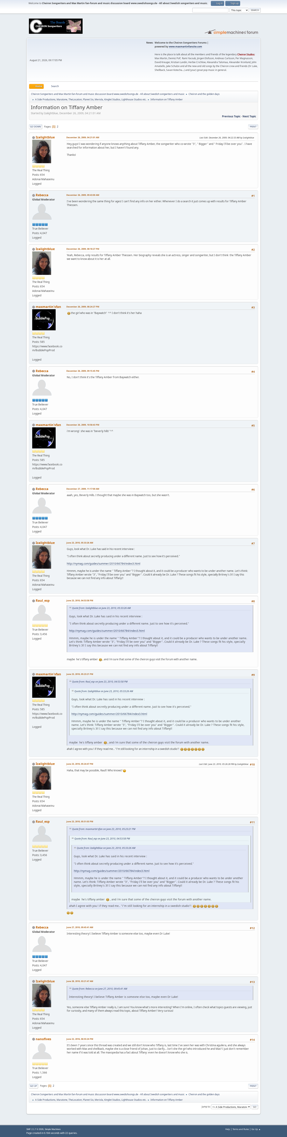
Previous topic (231, 116)
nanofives (43, 1039)
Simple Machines (53, 1129)
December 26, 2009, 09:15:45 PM (82, 370)
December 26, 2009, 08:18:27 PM (82, 248)
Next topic (249, 116)
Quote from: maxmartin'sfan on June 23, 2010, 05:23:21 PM (103, 829)
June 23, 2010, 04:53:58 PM (79, 600)
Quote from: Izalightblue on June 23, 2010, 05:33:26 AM (101, 608)
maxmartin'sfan (48, 307)
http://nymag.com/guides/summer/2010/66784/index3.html (103, 563)
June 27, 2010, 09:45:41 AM (79, 927)
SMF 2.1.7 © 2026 (35, 1129)
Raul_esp (43, 600)
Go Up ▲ (256, 1129)
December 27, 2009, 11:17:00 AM (82, 488)
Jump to (206, 1106)
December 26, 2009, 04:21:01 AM (82, 137)
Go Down (35, 126)
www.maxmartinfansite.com (185, 46)
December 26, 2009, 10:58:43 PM (82, 424)
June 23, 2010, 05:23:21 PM (79, 674)
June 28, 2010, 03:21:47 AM (79, 981)
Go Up (33, 1085)
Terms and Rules (241, 1129)
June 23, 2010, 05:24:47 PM (79, 763)
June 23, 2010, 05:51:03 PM (79, 821)
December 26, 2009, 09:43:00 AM (82, 194)
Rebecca (42, 195)
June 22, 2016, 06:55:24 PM (79, 1038)
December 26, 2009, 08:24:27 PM (82, 306)
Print (253, 126)
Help (227, 1129)
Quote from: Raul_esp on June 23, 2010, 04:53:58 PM (99, 681)
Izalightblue (45, 137)
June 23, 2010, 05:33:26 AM (79, 542)
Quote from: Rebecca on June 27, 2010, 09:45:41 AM (99, 988)
